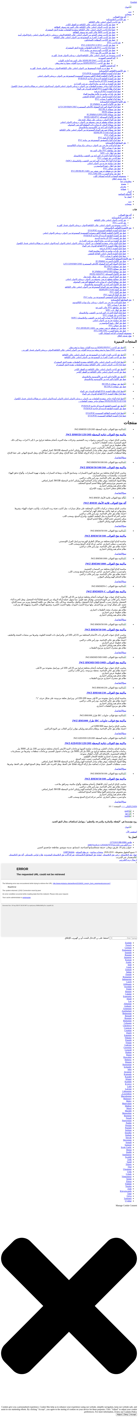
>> (122, 806)
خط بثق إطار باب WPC (110, 153)
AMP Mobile (68, 852)
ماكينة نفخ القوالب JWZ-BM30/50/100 (105, 535)
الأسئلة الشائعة (125, 194)
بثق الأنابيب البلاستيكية (116, 19)
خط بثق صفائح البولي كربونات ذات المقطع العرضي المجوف (94, 125)
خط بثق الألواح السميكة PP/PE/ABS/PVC (102, 117)
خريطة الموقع (82, 852)
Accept (133, 1414)
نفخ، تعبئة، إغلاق (119, 179)
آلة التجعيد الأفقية (107, 66)
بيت (130, 12)
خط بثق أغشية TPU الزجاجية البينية (105, 81)
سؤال (124, 457)
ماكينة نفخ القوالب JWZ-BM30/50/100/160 (103, 467)
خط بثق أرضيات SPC (111, 148)
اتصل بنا (128, 197)
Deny (126, 1414)
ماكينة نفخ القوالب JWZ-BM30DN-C (106, 591)
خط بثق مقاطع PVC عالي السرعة (105, 150)
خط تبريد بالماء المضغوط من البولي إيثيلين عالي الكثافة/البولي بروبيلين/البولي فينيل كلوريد (70, 68)
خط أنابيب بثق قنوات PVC (109, 158)
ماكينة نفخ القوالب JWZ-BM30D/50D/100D (102, 662)
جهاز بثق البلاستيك (129, 855)
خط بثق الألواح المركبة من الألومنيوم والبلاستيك (100, 127)
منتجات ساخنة (96, 852)
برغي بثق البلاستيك (111, 855)
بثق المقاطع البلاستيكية (116, 143)
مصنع (123, 184)
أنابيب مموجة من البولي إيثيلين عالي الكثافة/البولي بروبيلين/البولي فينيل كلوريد (86, 55)
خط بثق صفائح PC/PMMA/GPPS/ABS (104, 114)
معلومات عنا (126, 181)
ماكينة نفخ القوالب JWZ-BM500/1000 (105, 563)
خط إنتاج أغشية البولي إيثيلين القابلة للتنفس (101, 96)
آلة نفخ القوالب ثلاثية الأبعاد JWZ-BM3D (104, 503)
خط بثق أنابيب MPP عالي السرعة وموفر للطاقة (94, 32)
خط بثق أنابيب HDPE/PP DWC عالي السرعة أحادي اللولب (84, 60)
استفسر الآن (131, 832)
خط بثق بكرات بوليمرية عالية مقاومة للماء (102, 94)
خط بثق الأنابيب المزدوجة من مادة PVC (97, 50)
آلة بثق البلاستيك (16, 855)
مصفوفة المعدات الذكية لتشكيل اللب (109, 176)
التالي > (127, 806)
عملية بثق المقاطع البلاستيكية (89, 855)
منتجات (128, 14)
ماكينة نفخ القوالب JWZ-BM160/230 (106, 692)
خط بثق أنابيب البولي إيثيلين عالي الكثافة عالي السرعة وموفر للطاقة (84, 27)
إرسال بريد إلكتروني (128, 860)
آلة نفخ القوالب (119, 17)
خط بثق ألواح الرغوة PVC (109, 137)
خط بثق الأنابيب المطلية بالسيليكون (99, 40)
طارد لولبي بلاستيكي (34, 855)
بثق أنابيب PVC (114, 42)
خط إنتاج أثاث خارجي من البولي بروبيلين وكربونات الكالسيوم (94, 145)
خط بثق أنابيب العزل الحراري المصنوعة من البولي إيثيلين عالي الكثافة (84, 37)
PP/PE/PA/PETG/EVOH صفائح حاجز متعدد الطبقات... (102, 401)
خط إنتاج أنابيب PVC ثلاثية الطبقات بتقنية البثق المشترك (90, 48)
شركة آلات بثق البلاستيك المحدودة (59, 855)
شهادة (123, 189)
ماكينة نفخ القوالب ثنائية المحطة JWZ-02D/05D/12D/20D (95, 743)
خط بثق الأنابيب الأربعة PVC (103, 53)
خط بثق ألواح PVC (112, 135)
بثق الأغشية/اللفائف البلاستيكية (112, 71)
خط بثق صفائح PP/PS (111, 112)
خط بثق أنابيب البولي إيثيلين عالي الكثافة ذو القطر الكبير (90, 24)
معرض (123, 186)
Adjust (119, 1414)
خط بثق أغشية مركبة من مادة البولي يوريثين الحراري (97, 84)
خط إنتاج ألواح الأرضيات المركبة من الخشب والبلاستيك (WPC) (93, 161)
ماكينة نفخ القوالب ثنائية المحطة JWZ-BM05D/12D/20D (96, 434)
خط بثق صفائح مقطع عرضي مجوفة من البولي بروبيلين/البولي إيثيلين (90, 122)
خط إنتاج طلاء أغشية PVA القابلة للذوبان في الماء (99, 89)
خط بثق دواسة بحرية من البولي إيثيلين (104, 163)
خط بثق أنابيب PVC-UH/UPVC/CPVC (98, 45)
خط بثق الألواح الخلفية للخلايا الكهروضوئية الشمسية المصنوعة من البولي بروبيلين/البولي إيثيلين (79, 76)
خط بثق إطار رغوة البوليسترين (107, 166)
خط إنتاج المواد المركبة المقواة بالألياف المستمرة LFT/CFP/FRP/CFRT (89, 107)
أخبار (129, 191)
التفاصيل (118, 457)
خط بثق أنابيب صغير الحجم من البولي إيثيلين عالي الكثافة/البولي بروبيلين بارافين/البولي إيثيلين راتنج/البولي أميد (66, 35)
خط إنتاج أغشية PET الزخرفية (107, 91)
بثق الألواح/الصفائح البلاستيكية (113, 102)
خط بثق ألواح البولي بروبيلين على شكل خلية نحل (99, 120)
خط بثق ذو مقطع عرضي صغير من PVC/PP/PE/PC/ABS (96, 171)
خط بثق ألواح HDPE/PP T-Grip (107, 132)
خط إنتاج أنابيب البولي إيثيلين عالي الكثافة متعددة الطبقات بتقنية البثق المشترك (80, 30)
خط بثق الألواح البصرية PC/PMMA (105, 104)
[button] (69, 1306)
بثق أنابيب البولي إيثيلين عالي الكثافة (105, 22)
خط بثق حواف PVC (112, 168)
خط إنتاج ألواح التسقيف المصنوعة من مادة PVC (99, 140)
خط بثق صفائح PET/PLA (110, 109)
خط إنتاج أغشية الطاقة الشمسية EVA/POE (101, 73)
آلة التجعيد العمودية (107, 58)
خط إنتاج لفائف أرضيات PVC (108, 99)
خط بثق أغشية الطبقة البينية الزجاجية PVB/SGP (99, 78)
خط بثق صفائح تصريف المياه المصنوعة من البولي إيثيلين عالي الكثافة (90, 130)
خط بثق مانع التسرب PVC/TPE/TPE (104, 173)
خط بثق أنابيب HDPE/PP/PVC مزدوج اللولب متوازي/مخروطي (82, 63)
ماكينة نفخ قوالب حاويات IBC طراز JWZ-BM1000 (99, 720)
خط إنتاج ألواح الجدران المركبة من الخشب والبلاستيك (97, 155)
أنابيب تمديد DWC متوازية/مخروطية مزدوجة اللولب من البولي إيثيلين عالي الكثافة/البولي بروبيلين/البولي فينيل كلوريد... (73, 350)
